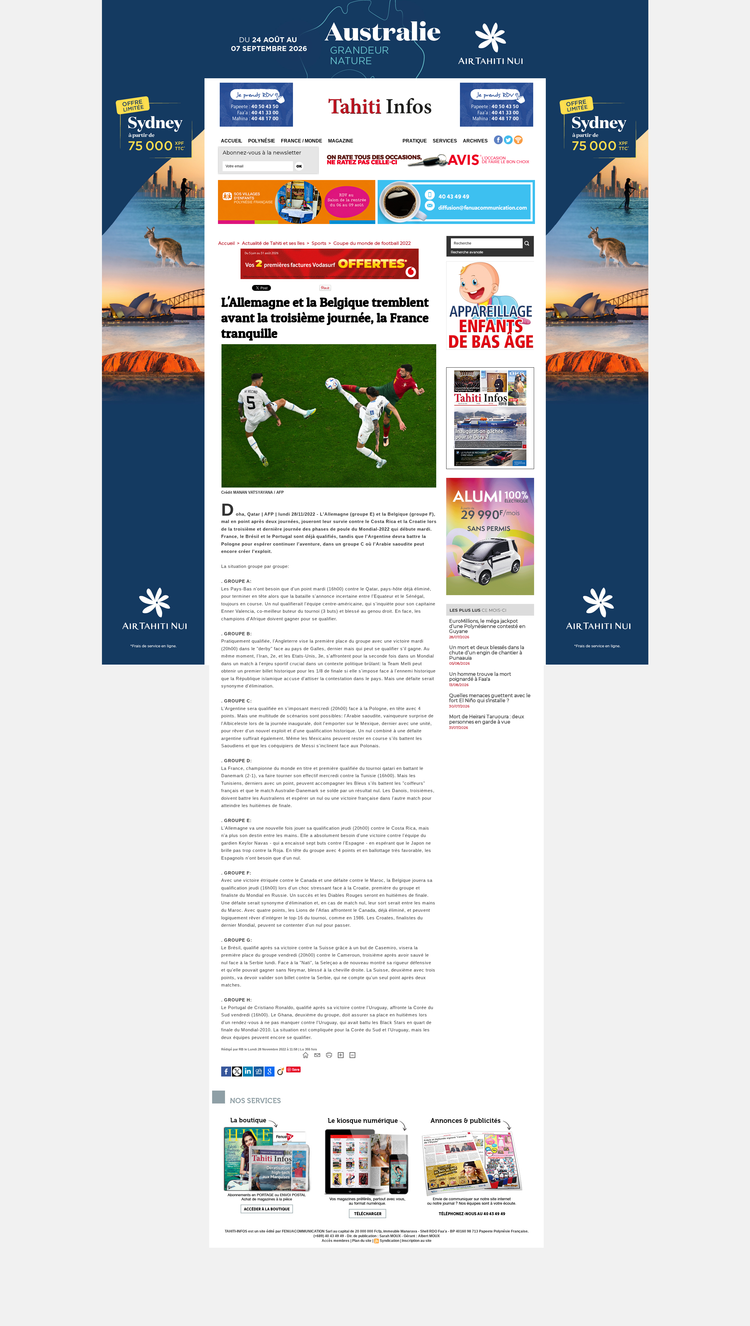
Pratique (415, 140)
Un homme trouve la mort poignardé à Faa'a (480, 676)
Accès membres (336, 1241)
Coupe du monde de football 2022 (372, 243)
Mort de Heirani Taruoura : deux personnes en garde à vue (486, 719)
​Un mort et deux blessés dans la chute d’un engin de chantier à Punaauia (486, 653)
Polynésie (261, 140)
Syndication (389, 1241)
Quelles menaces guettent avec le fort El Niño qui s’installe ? (490, 698)
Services (445, 140)
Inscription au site (417, 1241)
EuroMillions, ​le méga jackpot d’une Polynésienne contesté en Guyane (487, 626)
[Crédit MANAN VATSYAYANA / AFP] (328, 346)
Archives (475, 140)
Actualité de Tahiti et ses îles (273, 243)
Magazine (340, 140)
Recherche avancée (467, 252)
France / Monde (301, 140)
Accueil (231, 140)
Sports (319, 243)
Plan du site (361, 1241)
